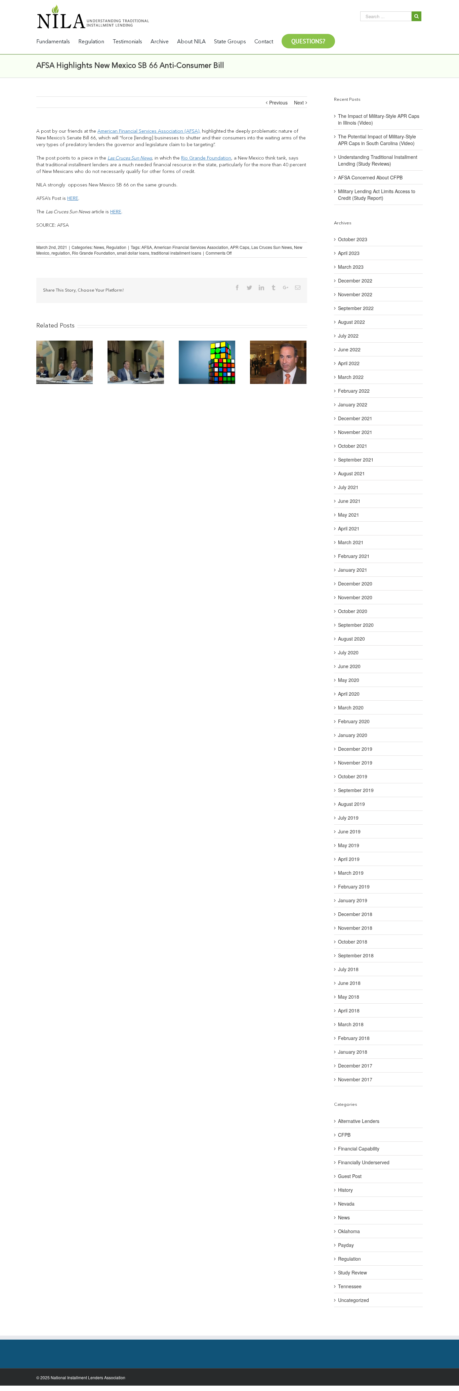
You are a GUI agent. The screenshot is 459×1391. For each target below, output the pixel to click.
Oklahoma (349, 1231)
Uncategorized (353, 1300)
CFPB (344, 1134)
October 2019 (352, 776)
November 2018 (355, 927)
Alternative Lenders (358, 1121)
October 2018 (352, 941)
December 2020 (355, 583)
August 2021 (351, 473)
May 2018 (348, 996)
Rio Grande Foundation (206, 158)
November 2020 (355, 597)
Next (299, 102)
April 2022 (349, 363)
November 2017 (355, 1079)
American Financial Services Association (191, 247)
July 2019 (348, 817)
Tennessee (350, 1286)
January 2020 (352, 735)
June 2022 (349, 349)
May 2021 (348, 514)
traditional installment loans (176, 253)
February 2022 (354, 390)
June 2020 (349, 666)
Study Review (352, 1272)
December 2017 (355, 1065)
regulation (60, 253)
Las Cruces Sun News (130, 158)
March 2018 (351, 1024)
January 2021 (352, 569)
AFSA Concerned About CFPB (370, 177)
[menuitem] (57, 41)
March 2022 (351, 377)
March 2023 (351, 266)
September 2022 (356, 308)
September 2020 (356, 624)
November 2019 (355, 762)
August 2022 (351, 321)
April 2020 (349, 693)
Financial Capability (358, 1148)
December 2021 (355, 418)
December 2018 (355, 914)
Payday (346, 1245)
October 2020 (352, 611)
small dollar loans (133, 253)
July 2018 (348, 969)
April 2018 (349, 1010)
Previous (278, 102)
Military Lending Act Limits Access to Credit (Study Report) (376, 194)
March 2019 (351, 872)
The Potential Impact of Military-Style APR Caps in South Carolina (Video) (377, 139)
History (345, 1189)
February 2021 (354, 556)
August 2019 (351, 803)
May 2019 (348, 845)
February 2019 (354, 886)
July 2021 (348, 487)
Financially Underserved (363, 1162)
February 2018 (354, 1038)
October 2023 (352, 239)
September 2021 (356, 459)
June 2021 (349, 500)
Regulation (116, 247)
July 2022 (348, 335)
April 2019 (349, 859)
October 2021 (352, 445)
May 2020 (348, 680)
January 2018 (352, 1051)
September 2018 (356, 955)
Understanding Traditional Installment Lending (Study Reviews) (377, 160)
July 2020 (348, 652)
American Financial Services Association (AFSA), (149, 131)
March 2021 (351, 542)
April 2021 (349, 528)
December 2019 (355, 748)
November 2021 (355, 432)
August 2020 (351, 638)
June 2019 (349, 831)
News (99, 247)
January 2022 (352, 404)
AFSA (146, 247)
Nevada (346, 1203)
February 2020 (354, 721)
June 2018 (349, 983)
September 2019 (356, 790)
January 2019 (352, 900)
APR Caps (239, 247)
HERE (72, 198)
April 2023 (349, 253)
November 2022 (355, 294)
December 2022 (355, 280)
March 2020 (351, 707)
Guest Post (350, 1176)
